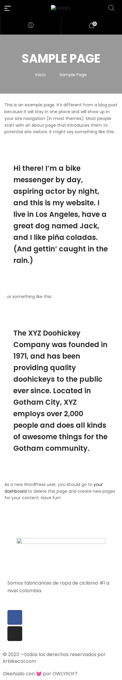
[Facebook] (14, 617)
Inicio (40, 75)
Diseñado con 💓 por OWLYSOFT (40, 673)
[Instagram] (14, 633)
